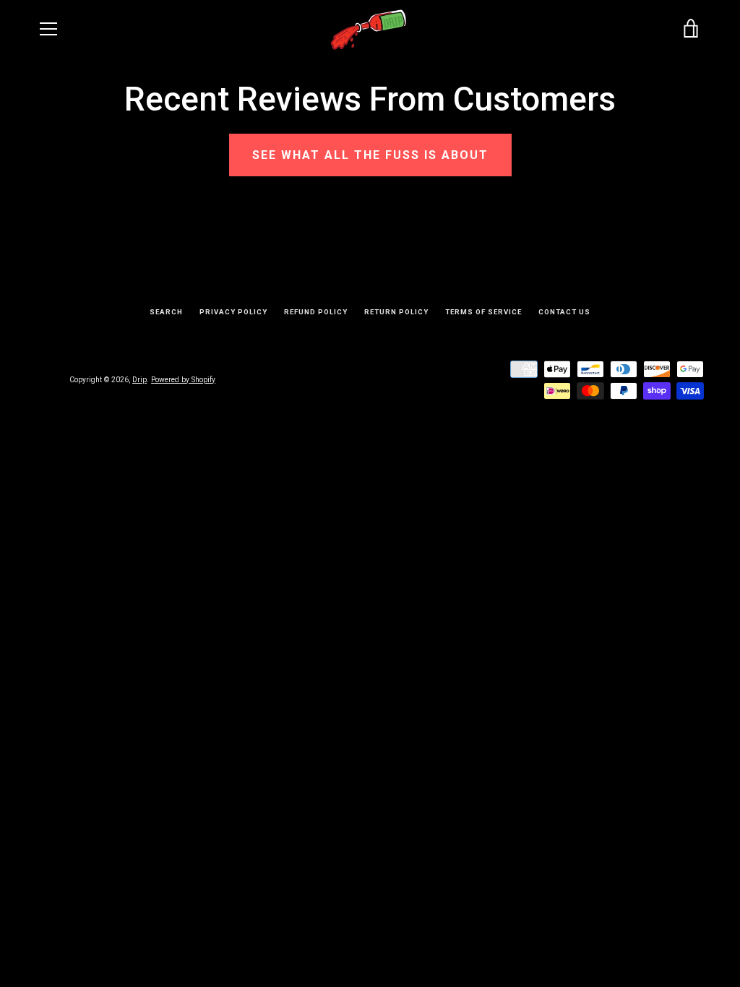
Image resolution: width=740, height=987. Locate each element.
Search (166, 312)
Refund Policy (316, 312)
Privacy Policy (233, 312)
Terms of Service (483, 312)
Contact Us (564, 312)
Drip (139, 379)
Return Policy (396, 312)
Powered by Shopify (183, 379)
